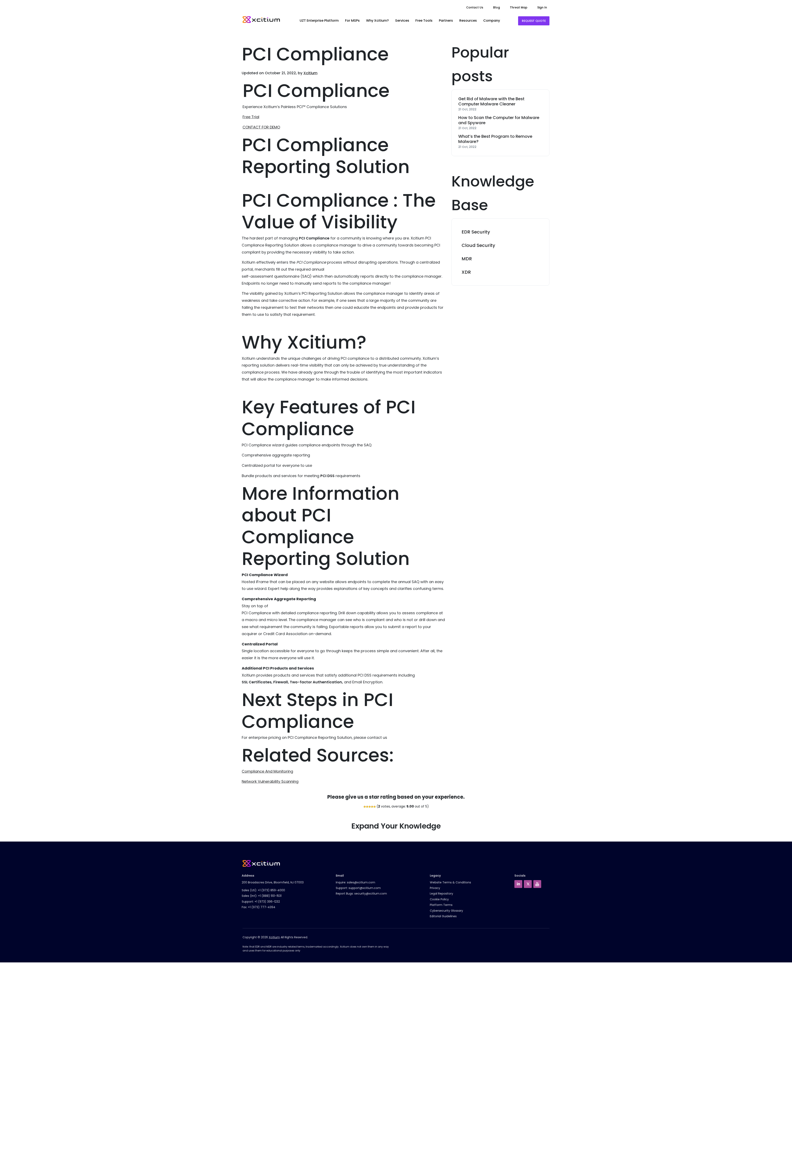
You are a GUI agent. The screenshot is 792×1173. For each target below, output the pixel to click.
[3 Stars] (369, 806)
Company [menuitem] (491, 20)
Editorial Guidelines (443, 916)
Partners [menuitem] (446, 20)
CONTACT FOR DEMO (261, 127)
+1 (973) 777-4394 (261, 907)
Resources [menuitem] (468, 20)
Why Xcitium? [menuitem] (377, 20)
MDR (467, 259)
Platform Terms (441, 905)
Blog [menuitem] (496, 7)
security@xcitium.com (370, 893)
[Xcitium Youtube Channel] (537, 884)
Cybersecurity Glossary (446, 911)
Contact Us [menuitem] (474, 7)
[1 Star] (364, 806)
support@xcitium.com (365, 888)
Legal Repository (441, 893)
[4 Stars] (372, 806)
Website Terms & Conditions (450, 882)
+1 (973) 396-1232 (267, 901)
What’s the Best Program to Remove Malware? (495, 139)
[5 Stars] (374, 806)
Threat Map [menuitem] (518, 7)
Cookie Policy (439, 899)
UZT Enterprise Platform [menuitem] (319, 20)
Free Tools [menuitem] (424, 20)
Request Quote (534, 21)
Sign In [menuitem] (542, 7)
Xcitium (310, 72)
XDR (466, 272)
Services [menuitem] (402, 20)
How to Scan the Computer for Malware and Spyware (498, 120)
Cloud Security (478, 245)
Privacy (435, 888)
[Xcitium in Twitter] (528, 884)
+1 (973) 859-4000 (271, 890)
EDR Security (476, 232)
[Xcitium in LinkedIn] (518, 884)
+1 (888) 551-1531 (270, 896)
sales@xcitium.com (361, 882)
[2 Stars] (367, 806)
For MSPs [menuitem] (352, 20)
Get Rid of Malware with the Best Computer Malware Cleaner (491, 101)
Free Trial (251, 116)
